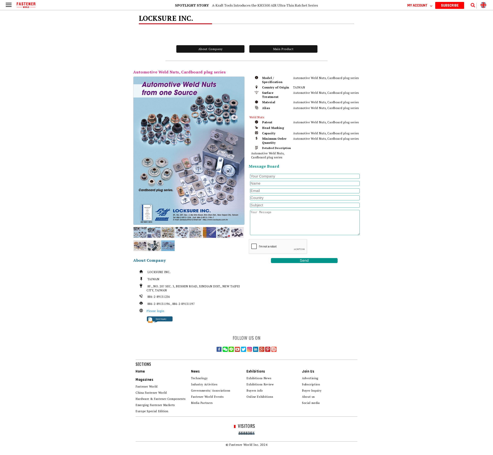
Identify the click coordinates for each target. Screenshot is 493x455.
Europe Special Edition (152, 411)
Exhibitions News (258, 378)
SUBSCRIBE (450, 5)
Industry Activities (204, 384)
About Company (210, 49)
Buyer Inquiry (311, 390)
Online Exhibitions (259, 397)
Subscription (311, 384)
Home (140, 371)
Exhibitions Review (260, 384)
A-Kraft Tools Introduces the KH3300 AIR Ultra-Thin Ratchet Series (265, 5)
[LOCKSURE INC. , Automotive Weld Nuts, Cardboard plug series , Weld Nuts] (189, 151)
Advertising (310, 378)
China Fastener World (151, 392)
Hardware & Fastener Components (160, 399)
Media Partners (202, 403)
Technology (199, 378)
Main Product (283, 49)
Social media (311, 403)
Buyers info (254, 390)
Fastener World (147, 386)
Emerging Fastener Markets (155, 405)
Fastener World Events (207, 397)
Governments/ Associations (210, 390)
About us (308, 397)
